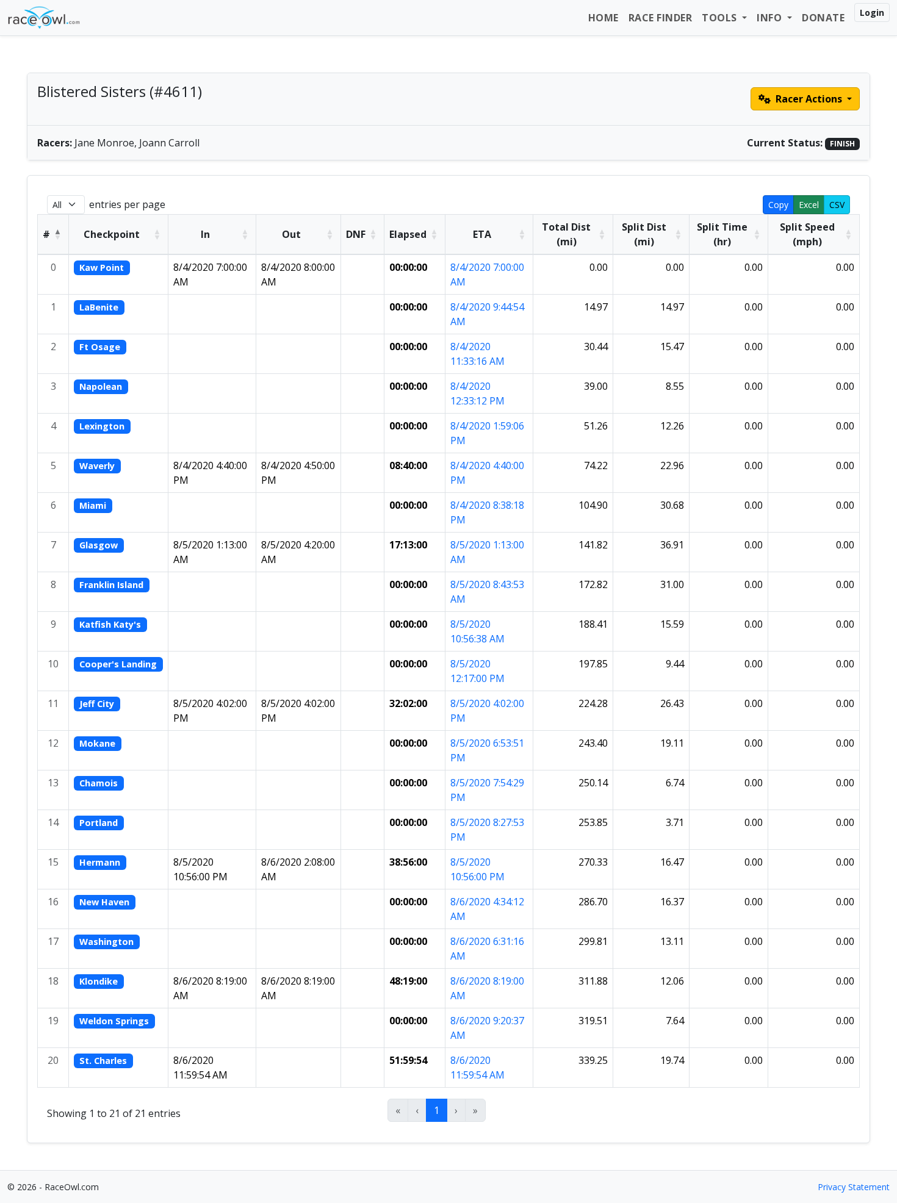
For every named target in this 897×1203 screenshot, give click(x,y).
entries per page (127, 204)
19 (53, 1020)
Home (603, 17)
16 (53, 901)
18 (53, 981)
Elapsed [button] (408, 234)
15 (53, 862)
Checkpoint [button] (112, 234)
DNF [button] (356, 234)
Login (872, 12)
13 (53, 782)
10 (53, 663)
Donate (823, 17)
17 (53, 941)
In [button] (205, 234)
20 (53, 1060)
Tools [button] (721, 17)
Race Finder (661, 17)
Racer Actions (809, 99)
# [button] (46, 234)
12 (53, 743)
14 (53, 822)
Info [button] (771, 17)
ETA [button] (482, 234)
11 (53, 703)
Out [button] (291, 234)
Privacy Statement (854, 1187)
